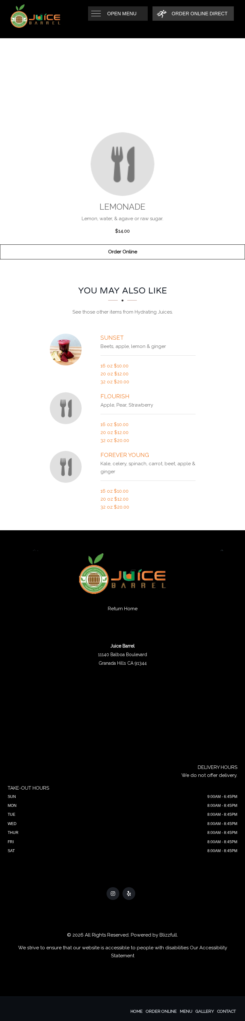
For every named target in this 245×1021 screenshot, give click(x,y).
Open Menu (122, 13)
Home (136, 1011)
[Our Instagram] (113, 893)
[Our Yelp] (128, 893)
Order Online (122, 252)
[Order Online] (122, 164)
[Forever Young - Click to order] (67, 467)
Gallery (205, 1011)
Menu (186, 1011)
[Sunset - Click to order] (67, 350)
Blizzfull (168, 935)
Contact (226, 1011)
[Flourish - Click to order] (67, 408)
